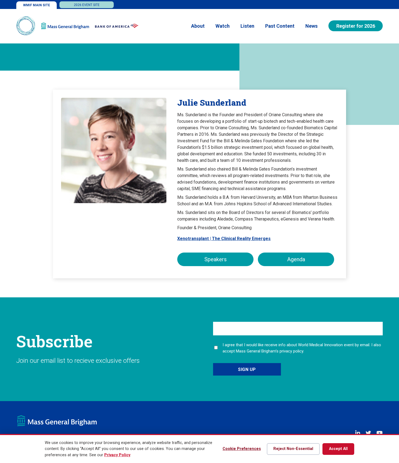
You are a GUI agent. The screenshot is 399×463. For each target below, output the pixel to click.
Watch (223, 26)
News (311, 26)
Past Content (279, 26)
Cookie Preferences (242, 448)
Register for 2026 (355, 26)
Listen (247, 26)
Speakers (215, 259)
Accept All (338, 448)
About (198, 26)
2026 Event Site (87, 5)
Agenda (296, 259)
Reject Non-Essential (293, 448)
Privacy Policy (117, 455)
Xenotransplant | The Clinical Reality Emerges (224, 238)
